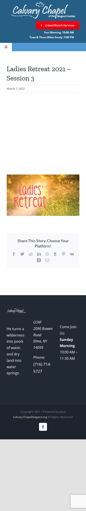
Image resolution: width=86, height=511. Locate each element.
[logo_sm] (43, 4)
